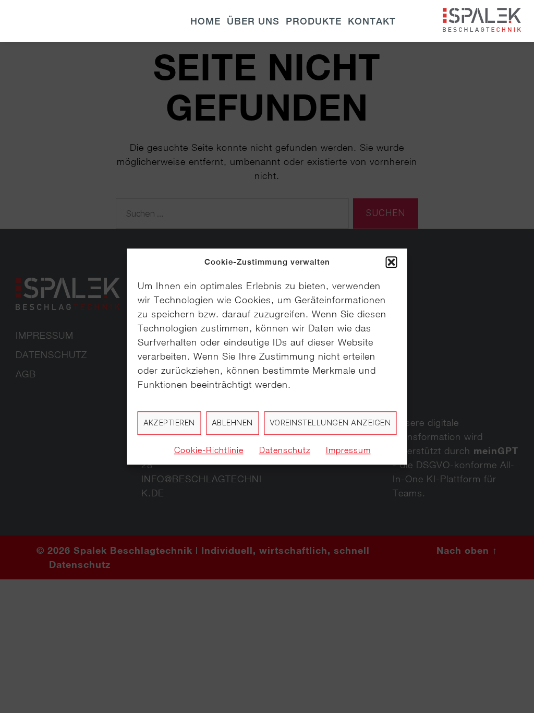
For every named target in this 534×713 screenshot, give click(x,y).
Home (205, 21)
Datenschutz (284, 450)
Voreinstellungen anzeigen (330, 422)
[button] (391, 262)
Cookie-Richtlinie (209, 450)
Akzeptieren (169, 422)
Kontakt (372, 21)
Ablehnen (232, 422)
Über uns (253, 21)
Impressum (348, 450)
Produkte (314, 21)
